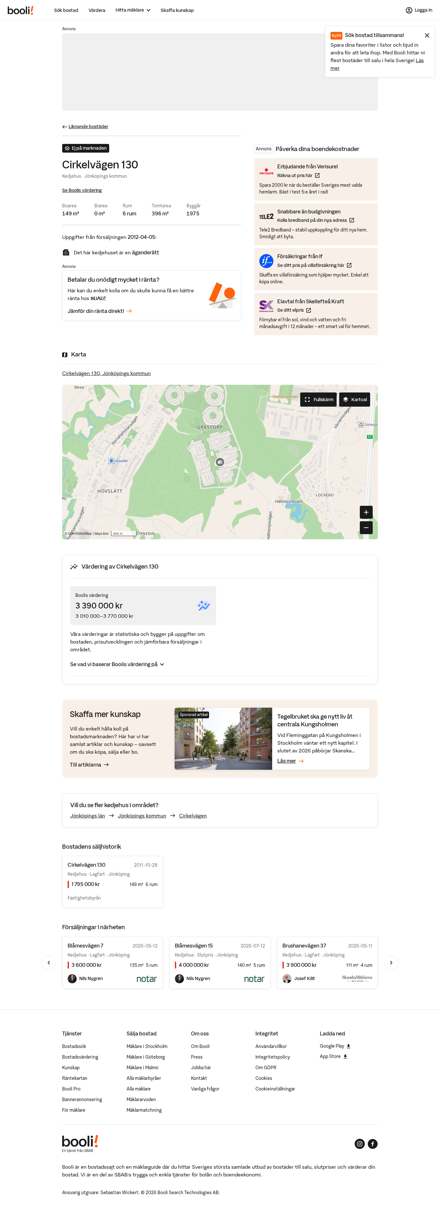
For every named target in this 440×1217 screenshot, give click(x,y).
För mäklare (73, 1110)
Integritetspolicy (272, 1057)
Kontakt (199, 1078)
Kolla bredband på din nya (315, 220)
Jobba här (201, 1068)
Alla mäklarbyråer (144, 1078)
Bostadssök (74, 1046)
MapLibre (102, 533)
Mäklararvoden (141, 1099)
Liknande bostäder (88, 126)
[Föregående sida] (49, 963)
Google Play (332, 1046)
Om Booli (200, 1046)
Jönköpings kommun (142, 815)
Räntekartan (74, 1078)
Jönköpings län (87, 815)
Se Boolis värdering (82, 190)
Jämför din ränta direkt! (96, 311)
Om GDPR (265, 1068)
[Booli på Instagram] (360, 1144)
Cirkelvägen (193, 815)
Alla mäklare (139, 1089)
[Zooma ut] (366, 527)
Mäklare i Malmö (142, 1068)
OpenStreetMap (80, 533)
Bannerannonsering (82, 1099)
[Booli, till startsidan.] (20, 10)
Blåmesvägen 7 (85, 945)
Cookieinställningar (275, 1089)
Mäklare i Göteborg (146, 1057)
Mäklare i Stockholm (147, 1046)
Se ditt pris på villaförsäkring (314, 265)
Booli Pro (71, 1089)
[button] (220, 462)
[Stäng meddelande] (427, 35)
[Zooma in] (366, 512)
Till (85, 764)
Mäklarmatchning (144, 1110)
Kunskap (71, 1068)
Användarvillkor (271, 1046)
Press (197, 1057)
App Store (330, 1056)
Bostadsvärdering (80, 1057)
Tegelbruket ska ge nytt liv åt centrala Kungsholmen (314, 720)
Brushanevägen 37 (304, 945)
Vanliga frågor (205, 1089)
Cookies (263, 1078)
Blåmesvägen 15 (194, 945)
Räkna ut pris (307, 175)
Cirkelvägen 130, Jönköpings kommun (106, 373)
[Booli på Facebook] (373, 1144)
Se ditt (310, 310)
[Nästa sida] (391, 963)
